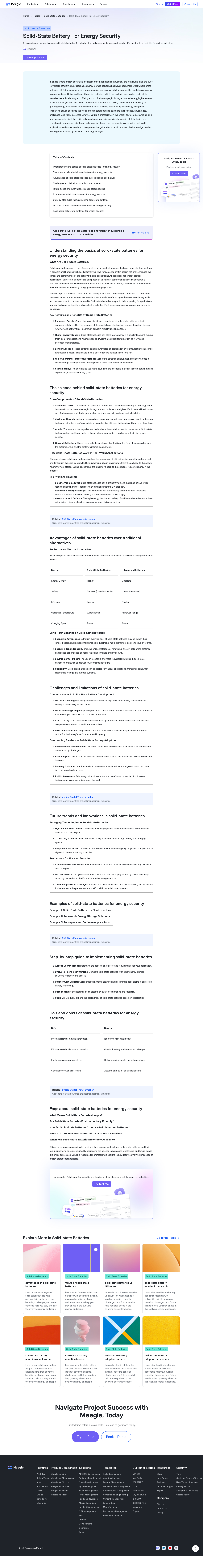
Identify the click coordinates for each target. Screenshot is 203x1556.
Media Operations (87, 1503)
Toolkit (40, 1490)
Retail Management (88, 1495)
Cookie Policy (182, 1495)
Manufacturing (110, 1507)
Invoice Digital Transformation (78, 797)
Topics (36, 16)
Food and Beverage (88, 1499)
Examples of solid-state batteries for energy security (79, 194)
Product (82, 1519)
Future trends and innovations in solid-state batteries (79, 188)
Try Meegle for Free (35, 57)
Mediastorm (138, 1490)
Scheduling (42, 1499)
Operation (84, 1528)
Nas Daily (137, 1478)
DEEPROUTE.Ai (139, 1503)
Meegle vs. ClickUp (60, 1482)
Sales (81, 1532)
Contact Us (190, 4)
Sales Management (88, 1490)
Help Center (162, 1478)
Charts (40, 1495)
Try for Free (101, 1183)
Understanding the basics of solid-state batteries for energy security (86, 166)
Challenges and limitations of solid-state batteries (77, 183)
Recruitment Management (115, 1511)
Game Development (88, 1482)
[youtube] (170, 1549)
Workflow (41, 1474)
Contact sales (179, 173)
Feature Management (113, 1482)
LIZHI (135, 1486)
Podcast (161, 1482)
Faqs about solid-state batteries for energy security (78, 211)
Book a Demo (116, 1437)
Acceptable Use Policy (187, 1490)
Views (40, 1482)
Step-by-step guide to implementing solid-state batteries (81, 200)
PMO (81, 1515)
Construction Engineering (115, 1495)
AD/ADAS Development (90, 1474)
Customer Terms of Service (189, 1478)
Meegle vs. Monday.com (62, 1478)
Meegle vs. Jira (58, 1474)
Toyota (136, 1511)
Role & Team (43, 1478)
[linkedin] (164, 1549)
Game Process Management (116, 1486)
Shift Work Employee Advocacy (78, 519)
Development (85, 1524)
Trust (178, 1474)
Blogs (159, 1474)
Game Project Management (116, 1490)
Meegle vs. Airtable (60, 1486)
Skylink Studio (139, 1495)
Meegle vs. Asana (59, 1490)
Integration (42, 1503)
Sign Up (160, 1504)
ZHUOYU (137, 1499)
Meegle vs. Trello (59, 1495)
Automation (42, 1486)
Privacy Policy (183, 1486)
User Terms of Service (187, 1482)
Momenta (137, 1507)
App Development (111, 1478)
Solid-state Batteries (54, 16)
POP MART (138, 1482)
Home (26, 16)
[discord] (158, 1549)
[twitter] (176, 1549)
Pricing (103, 4)
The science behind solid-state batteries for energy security (82, 172)
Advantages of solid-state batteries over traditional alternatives (84, 177)
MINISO (136, 1474)
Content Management (113, 1499)
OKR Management (87, 1511)
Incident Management (89, 1507)
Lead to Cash (109, 1503)
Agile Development (88, 1486)
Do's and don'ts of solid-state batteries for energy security (82, 205)
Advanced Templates (113, 1515)
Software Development (90, 1478)
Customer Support (165, 1486)
